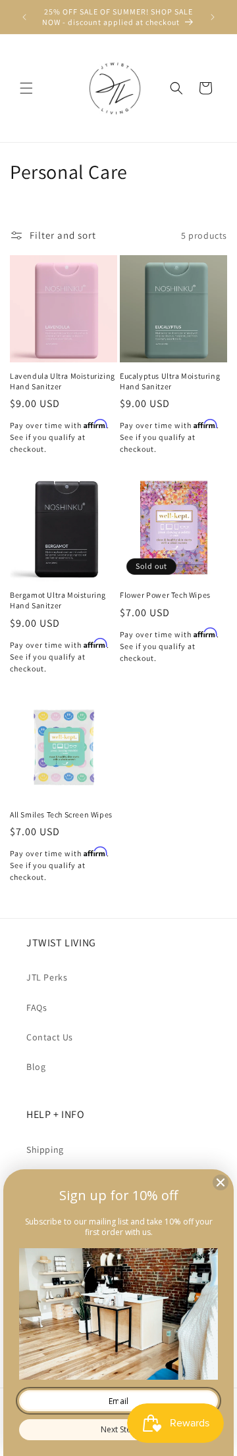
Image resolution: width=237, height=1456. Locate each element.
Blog (35, 1067)
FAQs (36, 1007)
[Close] (220, 1182)
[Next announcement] (212, 17)
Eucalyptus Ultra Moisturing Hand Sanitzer (170, 381)
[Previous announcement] (24, 17)
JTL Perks (46, 977)
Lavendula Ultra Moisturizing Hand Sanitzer (62, 381)
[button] (26, 88)
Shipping (45, 1149)
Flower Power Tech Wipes (165, 595)
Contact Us (49, 1037)
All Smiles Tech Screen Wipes (61, 814)
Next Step (118, 1429)
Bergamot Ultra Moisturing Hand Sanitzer (58, 600)
